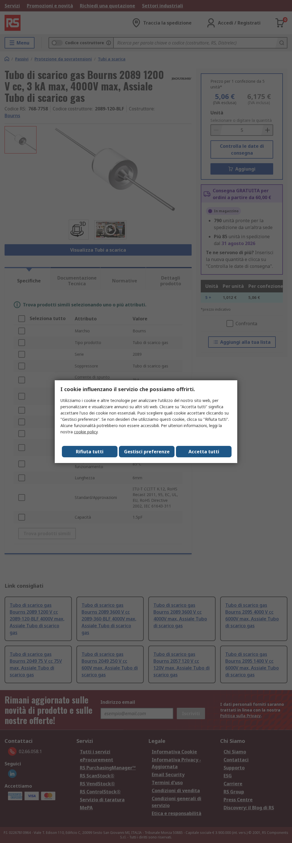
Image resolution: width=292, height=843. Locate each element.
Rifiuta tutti (90, 451)
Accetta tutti (203, 451)
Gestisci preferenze (147, 451)
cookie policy (86, 431)
